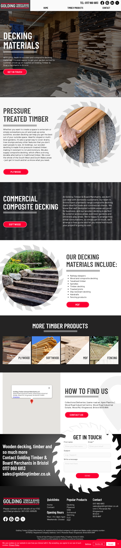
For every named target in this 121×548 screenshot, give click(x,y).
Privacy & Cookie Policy (56, 537)
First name (68, 442)
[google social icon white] (11, 519)
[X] (117, 3)
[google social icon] (107, 3)
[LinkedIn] (112, 3)
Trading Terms (71, 537)
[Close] (118, 544)
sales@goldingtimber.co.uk (26, 474)
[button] (75, 7)
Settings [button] (88, 544)
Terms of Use (42, 537)
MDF (69, 520)
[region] (17, 350)
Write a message (71, 459)
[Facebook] (102, 3)
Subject (67, 450)
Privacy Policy (14, 545)
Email (91, 442)
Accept (110, 544)
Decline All (99, 544)
